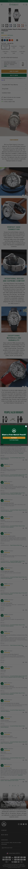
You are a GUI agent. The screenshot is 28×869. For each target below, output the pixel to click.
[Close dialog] (26, 426)
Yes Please (14, 437)
